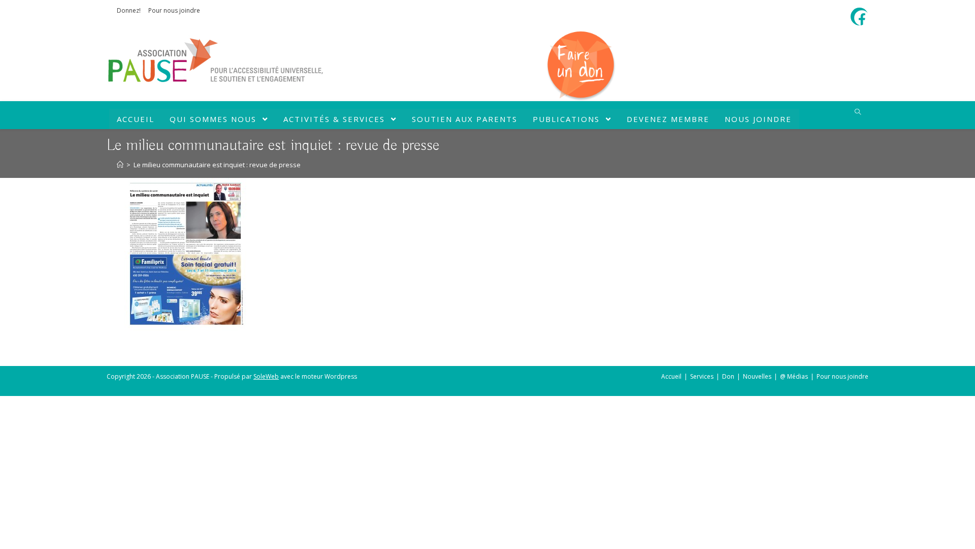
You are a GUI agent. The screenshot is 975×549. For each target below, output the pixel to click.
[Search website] (858, 112)
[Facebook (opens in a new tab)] (861, 18)
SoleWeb (266, 376)
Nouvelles (757, 376)
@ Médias (794, 376)
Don (728, 376)
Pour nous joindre (174, 10)
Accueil (671, 376)
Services (701, 376)
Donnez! (129, 10)
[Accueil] (120, 164)
